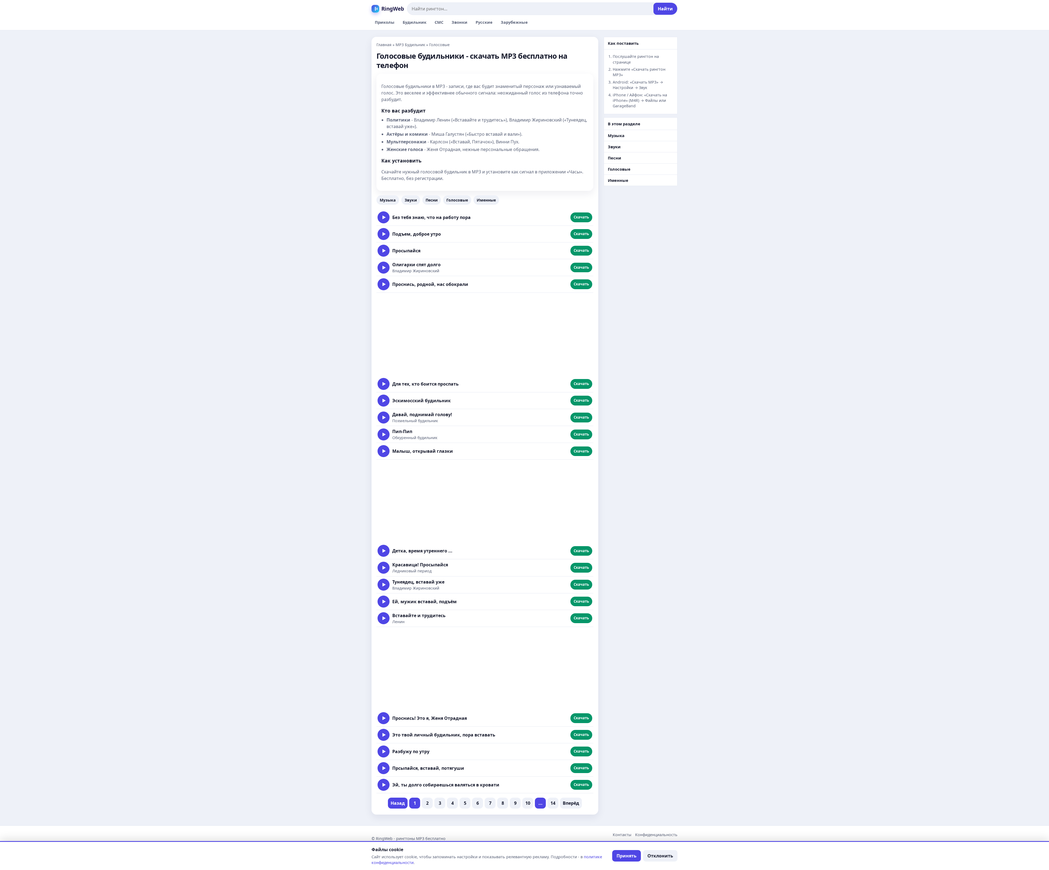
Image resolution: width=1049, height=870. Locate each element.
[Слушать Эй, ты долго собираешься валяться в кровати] (384, 785)
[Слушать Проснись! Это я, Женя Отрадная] (384, 718)
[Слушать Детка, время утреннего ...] (384, 551)
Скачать (581, 217)
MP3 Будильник (410, 44)
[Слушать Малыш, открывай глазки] (384, 451)
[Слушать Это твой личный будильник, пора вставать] (384, 735)
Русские (484, 22)
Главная (383, 44)
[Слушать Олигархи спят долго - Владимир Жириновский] (384, 268)
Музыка (388, 200)
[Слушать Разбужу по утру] (384, 751)
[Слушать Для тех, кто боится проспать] (384, 384)
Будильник (414, 22)
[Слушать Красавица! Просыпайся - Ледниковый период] (384, 568)
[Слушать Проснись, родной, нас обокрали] (384, 284)
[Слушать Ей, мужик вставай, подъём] (384, 602)
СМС (439, 22)
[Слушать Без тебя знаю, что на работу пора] (384, 217)
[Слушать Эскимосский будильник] (384, 401)
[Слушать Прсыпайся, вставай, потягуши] (384, 768)
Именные (486, 200)
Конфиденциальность (656, 834)
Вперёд (571, 803)
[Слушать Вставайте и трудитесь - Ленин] (384, 618)
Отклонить (660, 856)
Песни (432, 200)
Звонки (459, 22)
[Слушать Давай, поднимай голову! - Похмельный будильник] (384, 418)
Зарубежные (514, 22)
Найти (665, 9)
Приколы (384, 22)
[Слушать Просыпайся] (384, 251)
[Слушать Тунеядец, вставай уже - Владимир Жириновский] (384, 585)
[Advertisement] (484, 334)
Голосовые (457, 200)
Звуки (411, 200)
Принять (627, 856)
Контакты (622, 834)
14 (552, 803)
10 (527, 803)
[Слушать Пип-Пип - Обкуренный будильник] (384, 434)
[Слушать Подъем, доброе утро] (384, 234)
